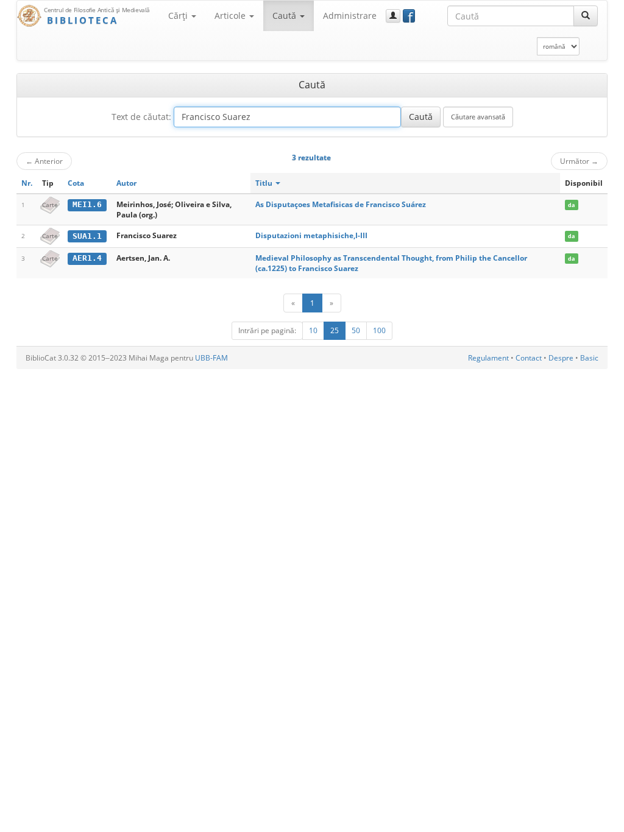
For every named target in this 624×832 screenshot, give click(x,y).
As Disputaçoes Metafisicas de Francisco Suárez (340, 204)
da (571, 205)
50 (356, 330)
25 (334, 330)
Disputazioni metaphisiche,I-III (311, 235)
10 (313, 330)
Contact (529, 358)
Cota (76, 183)
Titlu (264, 183)
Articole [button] (231, 15)
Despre (560, 358)
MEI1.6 (87, 204)
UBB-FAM (211, 358)
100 (379, 330)
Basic (589, 358)
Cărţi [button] (179, 15)
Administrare (350, 15)
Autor (126, 183)
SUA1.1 (87, 236)
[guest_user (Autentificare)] (393, 16)
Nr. (26, 183)
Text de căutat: (141, 116)
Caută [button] (285, 15)
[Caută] (585, 15)
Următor (579, 161)
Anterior (44, 161)
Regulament (488, 358)
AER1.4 (87, 258)
